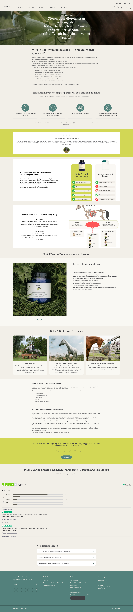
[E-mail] (32, 590)
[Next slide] (41, 319)
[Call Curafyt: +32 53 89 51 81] (36, 590)
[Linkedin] (28, 590)
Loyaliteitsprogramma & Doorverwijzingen (80, 594)
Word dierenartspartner (49, 585)
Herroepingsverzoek (78, 598)
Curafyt (118, 608)
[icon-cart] (118, 7)
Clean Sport (46, 580)
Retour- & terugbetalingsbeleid (78, 582)
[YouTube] (25, 590)
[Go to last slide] (37, 319)
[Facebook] (14, 590)
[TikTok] (21, 590)
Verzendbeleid (74, 580)
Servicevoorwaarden (75, 587)
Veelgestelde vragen (75, 592)
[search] (114, 7)
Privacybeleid (73, 585)
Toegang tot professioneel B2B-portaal (53, 582)
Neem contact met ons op (76, 590)
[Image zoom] (39, 289)
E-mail (15, 584)
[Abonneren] (36, 584)
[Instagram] (17, 590)
